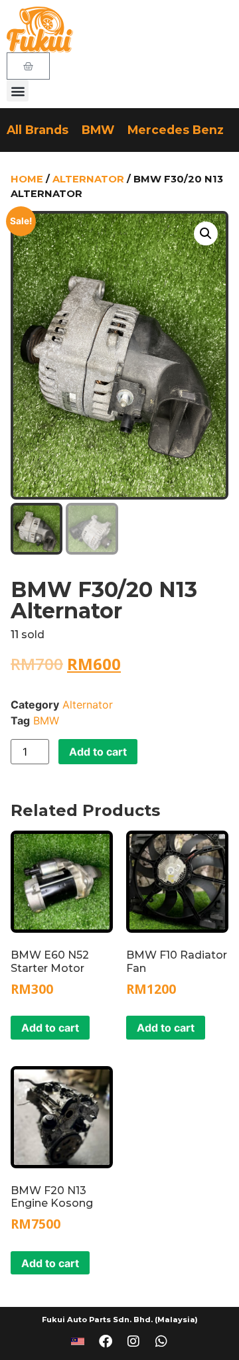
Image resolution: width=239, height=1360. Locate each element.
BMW (98, 130)
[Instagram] (133, 1341)
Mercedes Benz (175, 130)
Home (27, 179)
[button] (18, 91)
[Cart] (28, 66)
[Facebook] (105, 1341)
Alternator (88, 179)
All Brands (37, 130)
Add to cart (98, 751)
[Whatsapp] (161, 1341)
